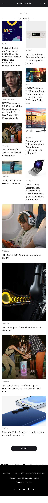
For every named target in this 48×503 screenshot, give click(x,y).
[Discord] (28, 489)
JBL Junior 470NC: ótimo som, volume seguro (21, 256)
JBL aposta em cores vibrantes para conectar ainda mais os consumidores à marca (21, 388)
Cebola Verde (24, 3)
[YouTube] (24, 489)
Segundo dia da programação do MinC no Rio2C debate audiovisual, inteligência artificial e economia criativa (11, 56)
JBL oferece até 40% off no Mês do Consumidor (11, 152)
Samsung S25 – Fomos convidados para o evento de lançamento (23, 433)
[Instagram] (19, 489)
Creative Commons (25, 478)
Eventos (4, 44)
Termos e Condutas (24, 483)
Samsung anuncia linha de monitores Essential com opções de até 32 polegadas (35, 147)
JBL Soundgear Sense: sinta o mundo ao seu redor (22, 329)
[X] (15, 489)
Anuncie (12, 478)
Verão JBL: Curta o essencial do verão (12, 182)
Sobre (36, 478)
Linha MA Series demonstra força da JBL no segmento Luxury (35, 59)
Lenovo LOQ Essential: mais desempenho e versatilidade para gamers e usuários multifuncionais (35, 192)
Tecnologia (11, 99)
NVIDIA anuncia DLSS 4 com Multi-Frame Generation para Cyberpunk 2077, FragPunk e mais (35, 95)
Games (4, 99)
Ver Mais (24, 448)
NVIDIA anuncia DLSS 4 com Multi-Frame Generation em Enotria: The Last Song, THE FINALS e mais (12, 110)
